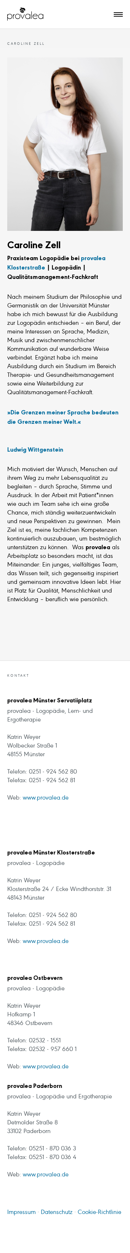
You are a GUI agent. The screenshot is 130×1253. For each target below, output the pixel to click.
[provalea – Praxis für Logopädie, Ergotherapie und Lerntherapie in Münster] (25, 14)
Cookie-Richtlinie (99, 1212)
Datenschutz (56, 1212)
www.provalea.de (46, 798)
